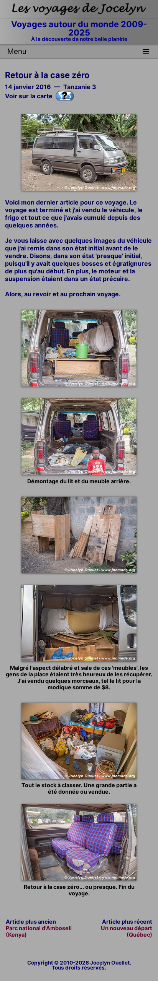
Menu (16, 51)
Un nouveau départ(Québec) (126, 931)
